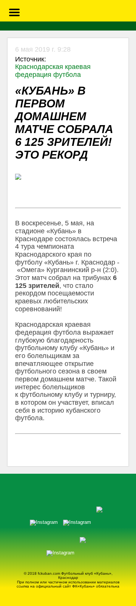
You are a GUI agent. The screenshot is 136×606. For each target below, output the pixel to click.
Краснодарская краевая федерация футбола (53, 70)
